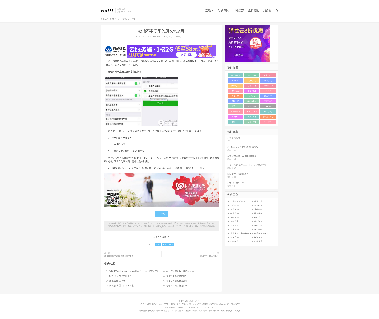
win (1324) (252, 75)
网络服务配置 (197, 311)
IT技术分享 (186, 311)
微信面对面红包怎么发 (176, 281)
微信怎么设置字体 (117, 281)
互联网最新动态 (237, 201)
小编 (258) (235, 122)
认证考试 (258, 237)
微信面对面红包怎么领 (176, 285)
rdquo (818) (252, 80)
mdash (158, 245)
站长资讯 (223, 10)
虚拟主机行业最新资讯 (240, 233)
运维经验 (159, 311)
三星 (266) (268, 111)
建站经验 (258, 209)
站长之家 (234, 221)
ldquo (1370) (235, 75)
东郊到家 (229, 311)
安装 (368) (235, 106)
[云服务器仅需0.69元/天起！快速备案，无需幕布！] (251, 43)
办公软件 (234, 205)
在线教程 (234, 209)
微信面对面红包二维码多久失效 (180, 271)
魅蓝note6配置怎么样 (209, 256)
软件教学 (234, 241)
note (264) (235, 117)
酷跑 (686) (252, 91)
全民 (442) (235, 101)
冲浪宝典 (258, 201)
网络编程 (234, 229)
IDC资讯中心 (107, 10)
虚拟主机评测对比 (262, 233)
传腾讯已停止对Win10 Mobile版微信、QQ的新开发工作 (134, 271)
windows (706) (268, 86)
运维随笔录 (207, 311)
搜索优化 (258, 213)
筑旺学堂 (177, 311)
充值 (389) (268, 101)
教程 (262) (252, 117)
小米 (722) (252, 86)
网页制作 (258, 229)
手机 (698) (235, 91)
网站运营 (238, 10)
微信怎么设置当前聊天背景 (121, 285)
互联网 (209, 10)
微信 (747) (268, 80)
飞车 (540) (268, 91)
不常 (165, 245)
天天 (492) (235, 96)
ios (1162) (235, 80)
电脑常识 (216, 311)
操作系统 (234, 217)
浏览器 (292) (235, 111)
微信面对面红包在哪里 (176, 276)
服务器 (267, 10)
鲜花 (223, 311)
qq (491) (252, 96)
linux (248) (268, 122)
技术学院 (234, 213)
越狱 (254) (252, 122)
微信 (171, 245)
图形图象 (258, 205)
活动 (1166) (268, 75)
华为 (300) (268, 106)
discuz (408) (251, 101)
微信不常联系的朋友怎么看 (161, 31)
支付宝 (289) (252, 111)
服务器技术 (168, 311)
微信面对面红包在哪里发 (120, 276)
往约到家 (237, 311)
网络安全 (258, 225)
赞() (162, 214)
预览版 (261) (268, 117)
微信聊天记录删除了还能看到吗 (118, 256)
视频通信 (125, 19)
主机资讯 (253, 10)
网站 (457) (268, 96)
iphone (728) (235, 86)
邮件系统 (258, 241)
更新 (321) (252, 106)
